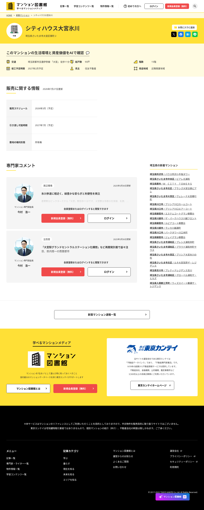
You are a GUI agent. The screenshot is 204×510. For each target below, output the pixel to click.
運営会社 (174, 450)
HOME (9, 15)
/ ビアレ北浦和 (170, 178)
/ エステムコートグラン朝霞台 (172, 213)
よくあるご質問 (121, 461)
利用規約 (174, 467)
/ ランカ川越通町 (165, 227)
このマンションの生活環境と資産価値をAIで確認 (45, 52)
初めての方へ (134, 6)
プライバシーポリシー (181, 456)
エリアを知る (70, 479)
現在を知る (68, 468)
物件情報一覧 (107, 6)
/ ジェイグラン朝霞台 (167, 237)
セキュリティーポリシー (182, 461)
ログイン (154, 6)
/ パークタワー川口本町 (169, 232)
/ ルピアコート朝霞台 (167, 223)
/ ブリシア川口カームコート (171, 204)
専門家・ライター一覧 (17, 463)
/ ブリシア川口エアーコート (171, 208)
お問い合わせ (119, 467)
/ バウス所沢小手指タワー (170, 174)
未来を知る (68, 474)
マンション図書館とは (124, 450)
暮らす (66, 463)
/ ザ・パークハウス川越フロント (173, 218)
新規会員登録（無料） (177, 6)
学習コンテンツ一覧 (84, 6)
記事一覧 (64, 6)
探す (195, 6)
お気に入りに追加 (186, 27)
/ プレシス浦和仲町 (172, 242)
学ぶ (65, 458)
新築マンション (22, 15)
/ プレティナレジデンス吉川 (171, 270)
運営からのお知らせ (123, 456)
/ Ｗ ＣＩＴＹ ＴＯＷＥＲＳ (171, 183)
